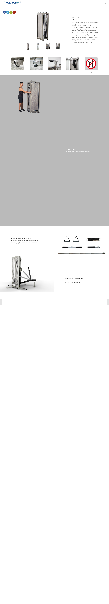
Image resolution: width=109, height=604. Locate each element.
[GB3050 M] (1, 302)
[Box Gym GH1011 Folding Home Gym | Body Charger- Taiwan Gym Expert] (48, 47)
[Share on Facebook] (4, 12)
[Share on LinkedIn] (7, 12)
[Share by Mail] (11, 12)
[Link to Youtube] (14, 12)
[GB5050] (108, 302)
